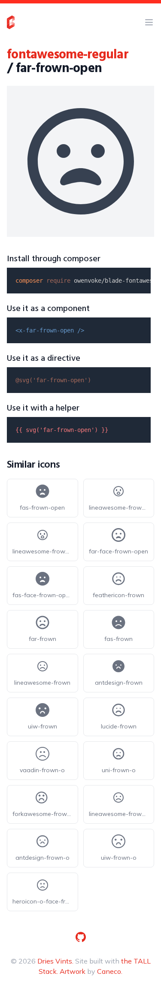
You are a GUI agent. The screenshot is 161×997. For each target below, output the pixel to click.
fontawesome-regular (67, 55)
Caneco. (109, 971)
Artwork (72, 971)
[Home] (11, 22)
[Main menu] (149, 22)
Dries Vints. (55, 961)
